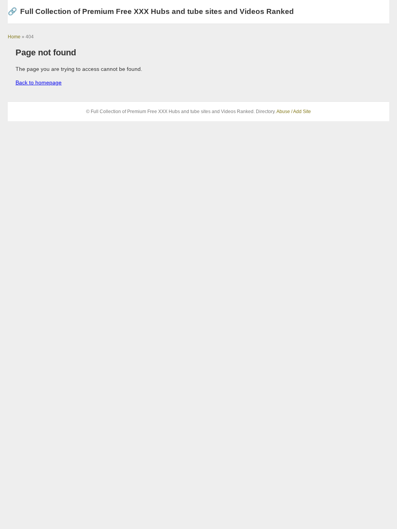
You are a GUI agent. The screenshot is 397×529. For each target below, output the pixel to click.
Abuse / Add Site (293, 111)
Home (14, 37)
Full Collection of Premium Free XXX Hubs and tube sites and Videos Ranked (151, 11)
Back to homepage (39, 82)
